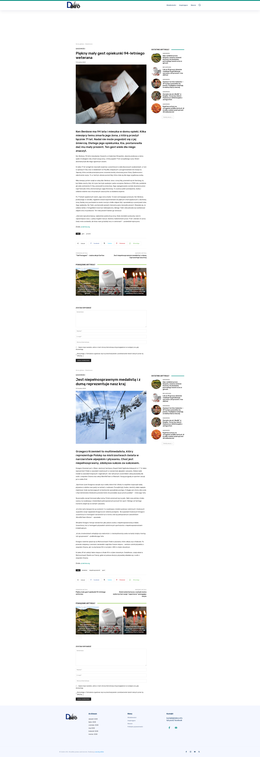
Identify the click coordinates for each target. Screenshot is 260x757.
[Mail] (176, 728)
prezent (88, 233)
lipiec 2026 (92, 722)
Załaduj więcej (167, 117)
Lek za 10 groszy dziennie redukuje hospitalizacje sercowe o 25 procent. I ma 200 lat (111, 290)
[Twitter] (199, 751)
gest (83, 233)
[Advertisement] (130, 25)
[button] (199, 5)
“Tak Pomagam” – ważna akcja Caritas (90, 255)
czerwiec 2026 (93, 725)
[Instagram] (190, 751)
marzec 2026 (93, 734)
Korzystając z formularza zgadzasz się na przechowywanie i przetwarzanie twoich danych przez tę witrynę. (110, 355)
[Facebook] (169, 728)
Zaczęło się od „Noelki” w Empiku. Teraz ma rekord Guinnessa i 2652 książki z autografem (172, 96)
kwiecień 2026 (93, 731)
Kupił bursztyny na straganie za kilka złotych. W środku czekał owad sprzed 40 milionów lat (173, 109)
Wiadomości (89, 44)
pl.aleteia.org (85, 227)
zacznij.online (99, 752)
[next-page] (80, 299)
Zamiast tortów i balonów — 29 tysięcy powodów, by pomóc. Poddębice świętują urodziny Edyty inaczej (134, 290)
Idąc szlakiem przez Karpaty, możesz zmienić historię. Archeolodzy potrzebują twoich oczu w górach (87, 289)
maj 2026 (92, 728)
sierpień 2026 (93, 719)
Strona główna (80, 44)
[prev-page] (77, 299)
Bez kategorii (111, 285)
